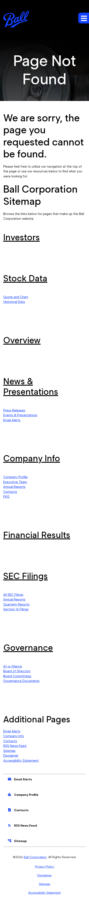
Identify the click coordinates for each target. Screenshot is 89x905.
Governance (28, 647)
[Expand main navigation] (83, 18)
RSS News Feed (14, 746)
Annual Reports (14, 487)
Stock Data (25, 278)
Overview (22, 340)
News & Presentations (30, 386)
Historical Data (14, 302)
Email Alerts (11, 420)
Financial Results (36, 535)
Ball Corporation (35, 857)
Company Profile (15, 477)
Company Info (31, 458)
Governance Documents (21, 681)
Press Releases (14, 410)
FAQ (6, 497)
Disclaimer (10, 756)
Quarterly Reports (16, 604)
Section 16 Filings (16, 609)
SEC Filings (25, 576)
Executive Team (15, 482)
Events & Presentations (20, 415)
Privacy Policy (44, 866)
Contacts (10, 492)
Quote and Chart (15, 297)
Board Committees (17, 676)
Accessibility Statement (21, 761)
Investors (21, 237)
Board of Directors (16, 671)
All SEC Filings (13, 595)
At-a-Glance (12, 666)
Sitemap (9, 751)
